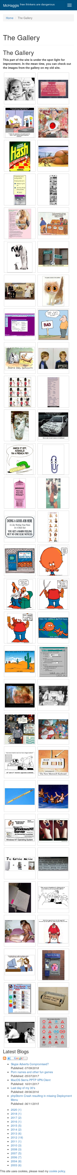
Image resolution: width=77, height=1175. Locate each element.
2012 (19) (17, 1137)
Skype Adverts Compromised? (30, 1064)
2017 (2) (16, 1118)
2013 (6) (16, 1133)
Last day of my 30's (23, 1088)
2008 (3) (16, 1149)
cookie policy (57, 1171)
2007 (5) (16, 1153)
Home (9, 18)
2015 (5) (16, 1125)
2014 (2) (16, 1129)
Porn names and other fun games (32, 1072)
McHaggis (29, 5)
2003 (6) (16, 1165)
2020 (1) (16, 1110)
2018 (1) (16, 1114)
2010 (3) (16, 1145)
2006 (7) (16, 1157)
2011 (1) (16, 1141)
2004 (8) (16, 1161)
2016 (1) (16, 1121)
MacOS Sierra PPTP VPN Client (31, 1080)
